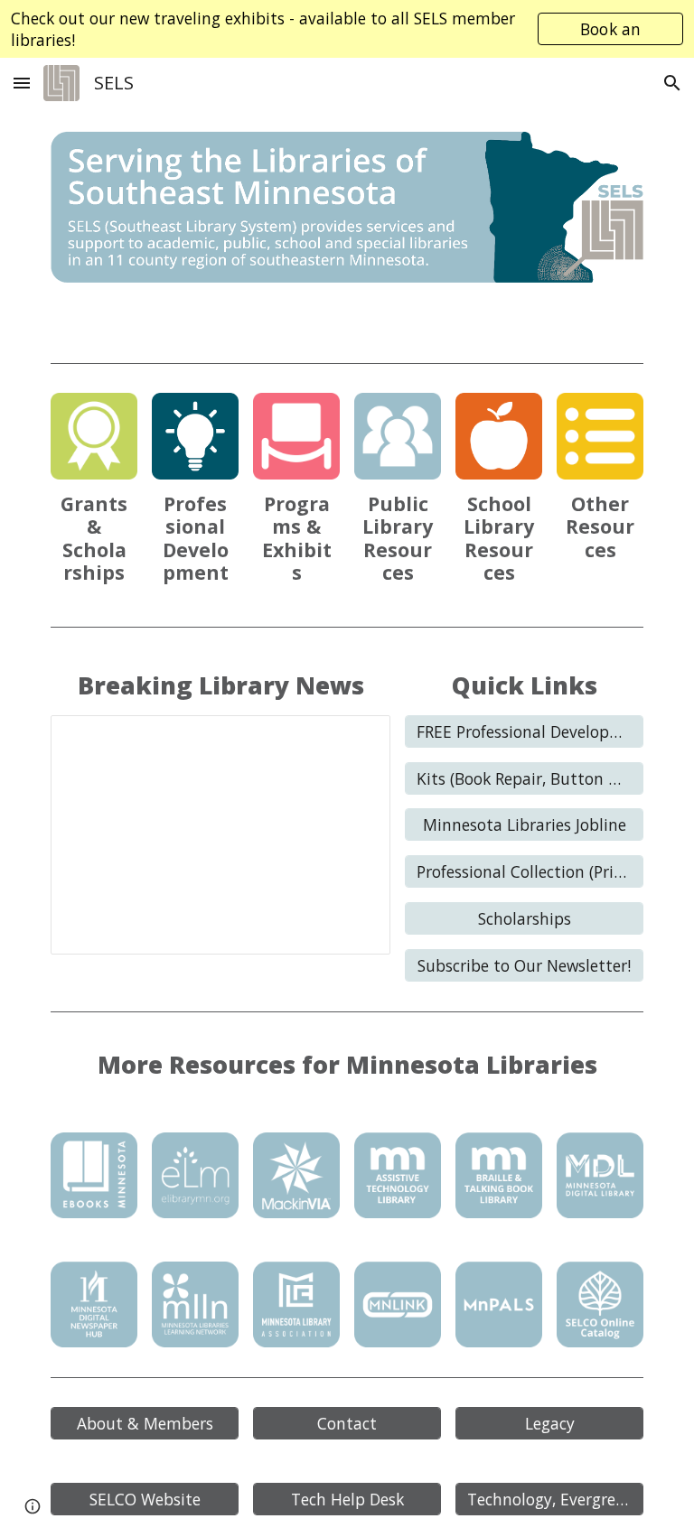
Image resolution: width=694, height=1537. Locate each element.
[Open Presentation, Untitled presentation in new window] (356, 738)
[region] (347, 29)
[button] (21, 82)
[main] (93, 538)
